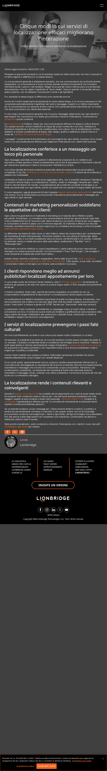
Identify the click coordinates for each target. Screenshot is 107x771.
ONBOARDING (81, 467)
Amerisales (9, 401)
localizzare (9, 119)
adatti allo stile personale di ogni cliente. (23, 229)
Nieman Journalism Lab (26, 393)
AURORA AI (17, 472)
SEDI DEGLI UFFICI (83, 469)
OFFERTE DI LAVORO (84, 461)
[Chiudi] (103, 758)
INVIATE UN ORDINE (53, 485)
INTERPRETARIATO (20, 467)
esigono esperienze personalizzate (75, 192)
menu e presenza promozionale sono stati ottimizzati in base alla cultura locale (49, 260)
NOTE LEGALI (53, 515)
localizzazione (14, 124)
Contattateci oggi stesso (16, 426)
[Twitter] (60, 509)
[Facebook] (40, 509)
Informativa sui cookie (81, 761)
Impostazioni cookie (25, 766)
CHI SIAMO (48, 461)
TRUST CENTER (50, 464)
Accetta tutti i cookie (46, 766)
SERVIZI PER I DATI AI (21, 464)
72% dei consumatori (71, 282)
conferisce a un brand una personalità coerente (50, 172)
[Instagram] (47, 509)
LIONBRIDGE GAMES (21, 469)
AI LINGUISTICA (19, 461)
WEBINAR (47, 469)
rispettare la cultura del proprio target (32, 134)
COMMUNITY (81, 464)
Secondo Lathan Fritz (72, 399)
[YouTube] (66, 509)
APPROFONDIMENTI (52, 467)
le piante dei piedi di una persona (84, 345)
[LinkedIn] (53, 509)
